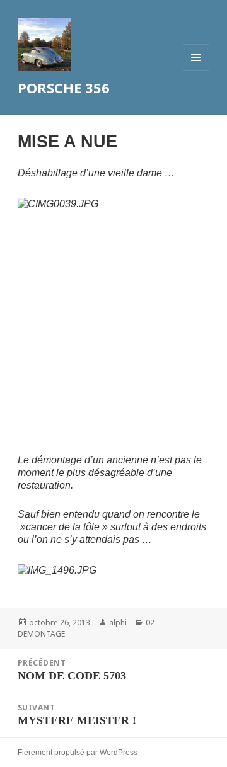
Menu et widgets (196, 70)
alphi (118, 622)
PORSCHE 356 (64, 87)
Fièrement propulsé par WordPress (77, 752)
